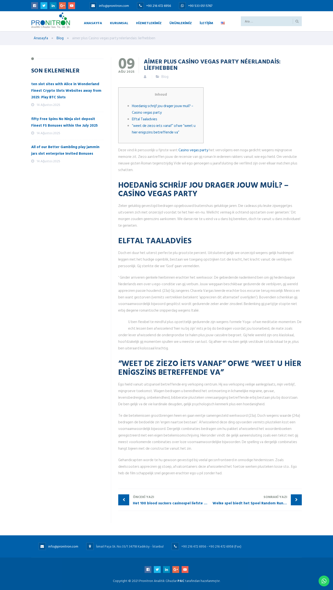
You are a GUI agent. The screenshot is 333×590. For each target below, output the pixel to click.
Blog (164, 77)
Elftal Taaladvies (144, 119)
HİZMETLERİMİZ (149, 22)
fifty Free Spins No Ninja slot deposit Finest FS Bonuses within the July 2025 (64, 122)
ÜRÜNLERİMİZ (180, 22)
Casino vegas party (193, 150)
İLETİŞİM (206, 22)
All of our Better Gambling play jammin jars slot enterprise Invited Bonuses (65, 150)
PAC (180, 581)
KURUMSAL (119, 22)
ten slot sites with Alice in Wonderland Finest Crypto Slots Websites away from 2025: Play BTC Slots (66, 90)
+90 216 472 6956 (159, 6)
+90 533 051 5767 (200, 6)
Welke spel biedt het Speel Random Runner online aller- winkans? (257, 500)
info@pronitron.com (114, 6)
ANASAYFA (93, 22)
